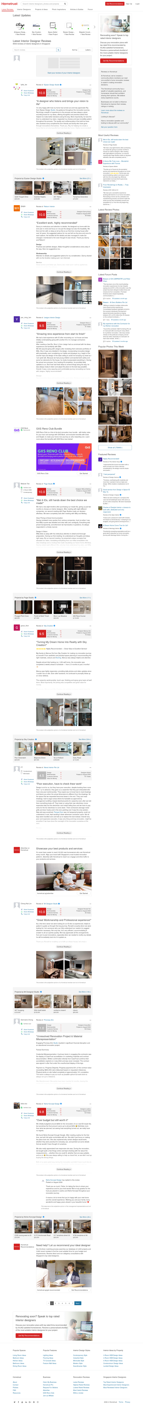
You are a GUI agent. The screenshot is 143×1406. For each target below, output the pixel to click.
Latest (87, 50)
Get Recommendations (115, 4)
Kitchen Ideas (17, 1360)
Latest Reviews (7, 9)
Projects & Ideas (41, 9)
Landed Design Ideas (110, 1366)
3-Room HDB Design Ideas (112, 1355)
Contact (15, 1385)
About (15, 1382)
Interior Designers (24, 9)
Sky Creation (48, 626)
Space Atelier (113, 166)
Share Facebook (29, 91)
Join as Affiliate (48, 1395)
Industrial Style (78, 1358)
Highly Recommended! (111, 459)
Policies (15, 1387)
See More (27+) (85, 178)
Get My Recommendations (28, 1335)
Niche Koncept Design (52, 1104)
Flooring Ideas (48, 1358)
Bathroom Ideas (18, 1363)
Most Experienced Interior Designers (116, 1385)
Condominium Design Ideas (113, 1363)
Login (138, 4)
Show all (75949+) (115, 447)
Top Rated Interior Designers (113, 1382)
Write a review (78, 1393)
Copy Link (27, 95)
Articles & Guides (76, 9)
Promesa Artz (49, 1020)
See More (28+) (85, 1217)
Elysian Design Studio (51, 85)
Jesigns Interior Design (52, 317)
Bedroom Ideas (18, 1358)
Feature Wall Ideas (49, 1363)
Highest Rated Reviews (81, 1385)
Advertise (46, 1390)
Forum (90, 9)
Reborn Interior (49, 206)
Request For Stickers (50, 1387)
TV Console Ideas (49, 1360)
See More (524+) (85, 739)
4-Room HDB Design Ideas (112, 1358)
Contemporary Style (80, 1355)
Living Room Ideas (19, 1355)
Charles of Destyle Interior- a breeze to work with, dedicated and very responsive (116, 509)
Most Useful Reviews (80, 1390)
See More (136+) (85, 992)
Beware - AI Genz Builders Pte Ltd (115, 302)
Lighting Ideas (48, 1355)
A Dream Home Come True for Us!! (115, 525)
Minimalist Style (78, 1360)
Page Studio (48, 484)
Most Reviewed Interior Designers (115, 1387)
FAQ (14, 1390)
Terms (121, 1402)
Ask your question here (109, 127)
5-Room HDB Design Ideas (112, 1360)
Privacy (127, 1402)
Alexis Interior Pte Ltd (51, 767)
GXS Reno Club (48, 1393)
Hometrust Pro (48, 1385)
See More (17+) (85, 597)
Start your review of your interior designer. (64, 72)
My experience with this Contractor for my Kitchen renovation (116, 324)
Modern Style (78, 1363)
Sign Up (129, 4)
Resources (16, 1393)
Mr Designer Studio (51, 903)
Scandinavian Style (80, 1366)
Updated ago (120, 298)
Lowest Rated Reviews (81, 1387)
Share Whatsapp (29, 93)
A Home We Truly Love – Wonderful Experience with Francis (115, 162)
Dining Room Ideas (19, 1366)
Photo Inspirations (59, 9)
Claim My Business (49, 1382)
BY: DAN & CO (113, 190)
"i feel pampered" (109, 474)
